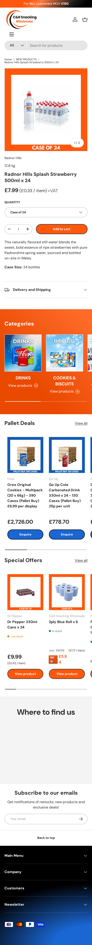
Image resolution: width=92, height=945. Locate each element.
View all (81, 423)
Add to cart (61, 229)
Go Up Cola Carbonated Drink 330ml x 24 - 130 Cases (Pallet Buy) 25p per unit (65, 495)
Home (8, 59)
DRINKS (23, 378)
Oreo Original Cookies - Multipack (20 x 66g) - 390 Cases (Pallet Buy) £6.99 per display (25, 495)
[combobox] (46, 45)
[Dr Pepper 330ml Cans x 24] (25, 592)
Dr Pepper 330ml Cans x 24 (22, 625)
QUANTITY (12, 202)
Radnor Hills (12, 158)
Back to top (46, 838)
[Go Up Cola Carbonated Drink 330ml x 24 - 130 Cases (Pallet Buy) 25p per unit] (67, 455)
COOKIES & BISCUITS (64, 380)
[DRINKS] (23, 353)
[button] (85, 19)
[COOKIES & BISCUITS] (64, 353)
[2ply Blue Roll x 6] (67, 592)
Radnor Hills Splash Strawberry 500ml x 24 (31, 62)
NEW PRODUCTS (26, 59)
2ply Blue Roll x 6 (63, 622)
